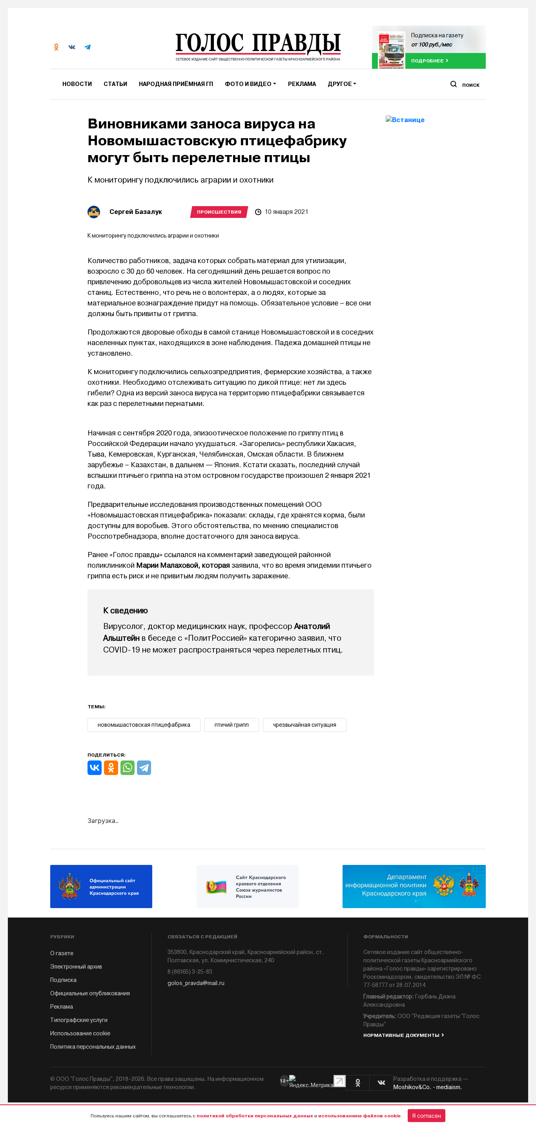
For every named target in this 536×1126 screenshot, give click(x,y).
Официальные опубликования (90, 993)
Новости (77, 84)
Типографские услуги (79, 1020)
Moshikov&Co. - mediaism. (428, 1087)
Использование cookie (80, 1033)
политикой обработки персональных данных (255, 1116)
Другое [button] (340, 84)
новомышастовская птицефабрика (144, 725)
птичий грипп (232, 725)
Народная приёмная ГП (176, 84)
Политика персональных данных (93, 1047)
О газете (61, 953)
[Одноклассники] (111, 767)
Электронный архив (76, 966)
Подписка (63, 980)
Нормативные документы (401, 1035)
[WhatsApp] (127, 767)
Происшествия (219, 212)
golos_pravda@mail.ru (196, 983)
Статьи (115, 84)
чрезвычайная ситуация (304, 725)
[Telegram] (144, 767)
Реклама (302, 84)
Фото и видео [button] (248, 84)
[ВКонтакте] (95, 767)
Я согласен (426, 1115)
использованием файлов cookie (359, 1116)
